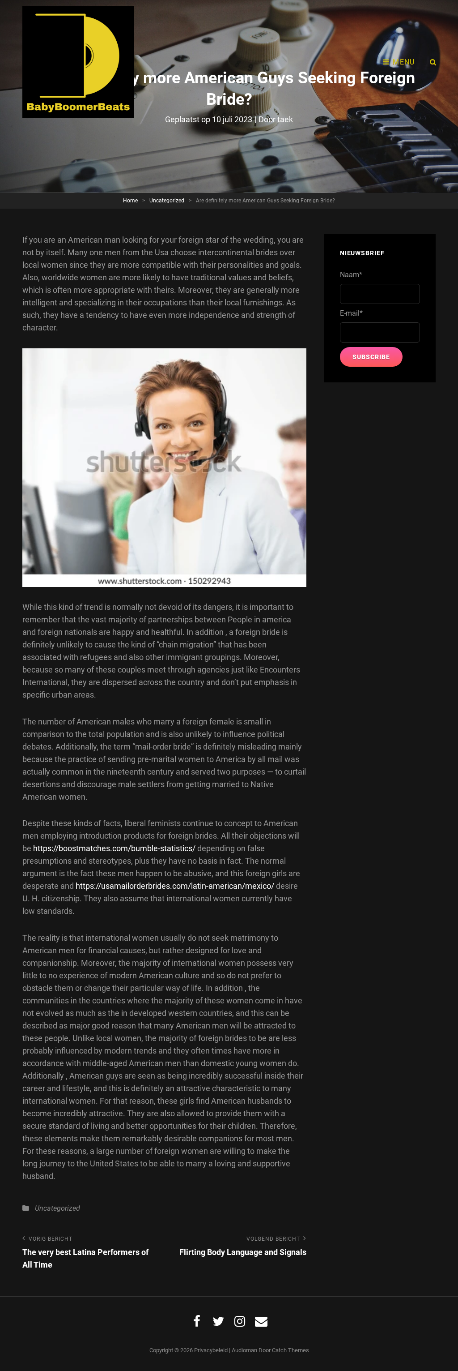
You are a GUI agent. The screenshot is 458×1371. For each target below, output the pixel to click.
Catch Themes (290, 1350)
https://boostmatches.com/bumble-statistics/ (114, 848)
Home (130, 200)
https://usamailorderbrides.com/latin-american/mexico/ (175, 886)
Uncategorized (166, 200)
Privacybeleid (211, 1350)
